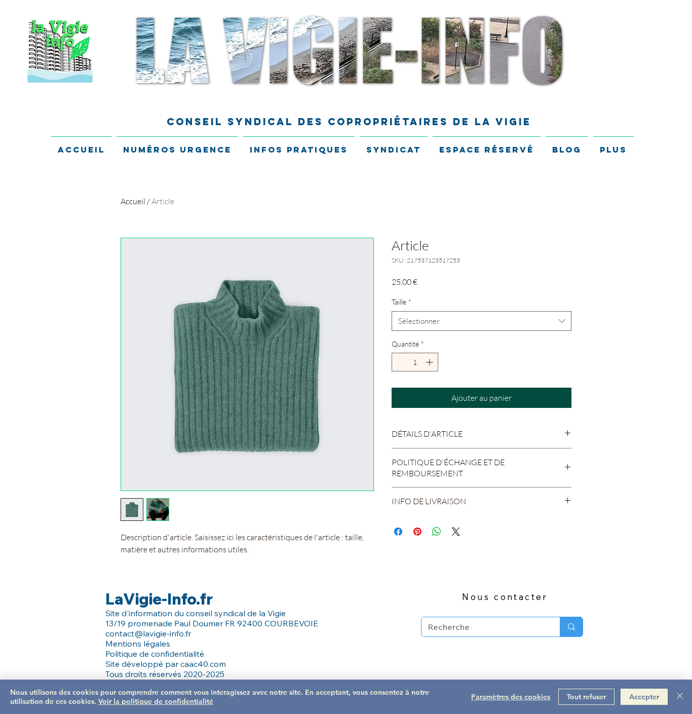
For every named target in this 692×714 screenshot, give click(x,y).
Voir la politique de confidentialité (155, 701)
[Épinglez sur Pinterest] (417, 531)
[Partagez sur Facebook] (398, 531)
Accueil (133, 201)
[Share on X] (456, 531)
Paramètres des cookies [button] (510, 696)
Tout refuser (586, 696)
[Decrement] (399, 362)
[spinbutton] (415, 362)
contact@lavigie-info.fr (148, 633)
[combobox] (481, 321)
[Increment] (430, 362)
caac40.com (203, 664)
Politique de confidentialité (155, 654)
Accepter (644, 696)
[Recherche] (571, 626)
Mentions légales (137, 643)
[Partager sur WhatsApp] (437, 531)
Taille (401, 301)
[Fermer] (680, 697)
